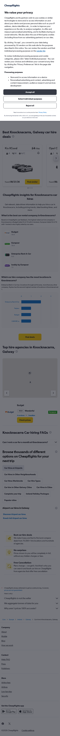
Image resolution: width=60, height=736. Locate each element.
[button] (30, 92)
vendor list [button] (41, 51)
